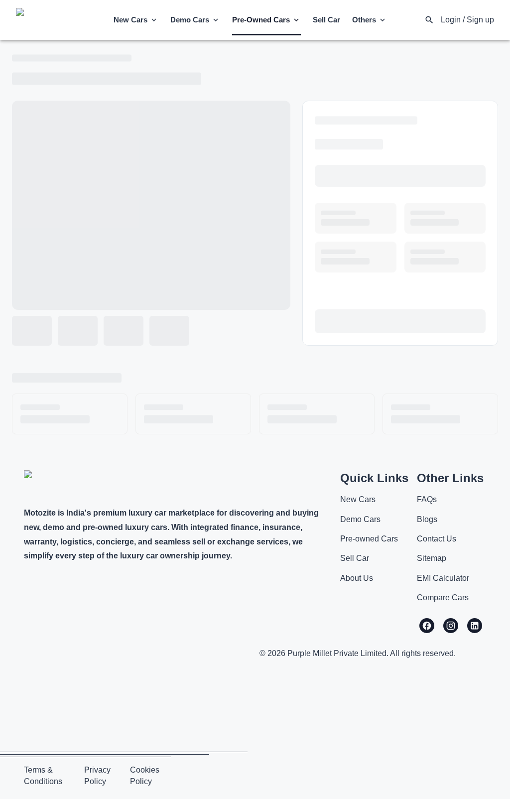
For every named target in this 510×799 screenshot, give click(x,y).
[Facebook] (427, 626)
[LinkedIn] (475, 626)
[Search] (429, 19)
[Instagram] (451, 626)
